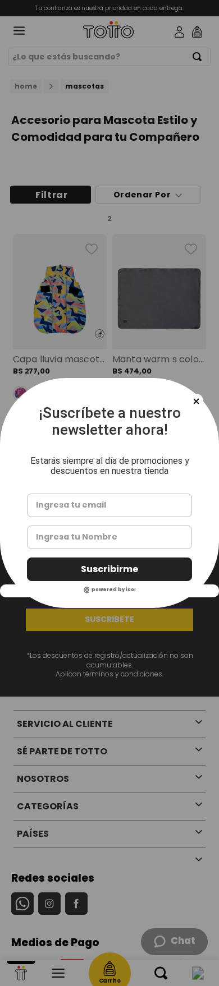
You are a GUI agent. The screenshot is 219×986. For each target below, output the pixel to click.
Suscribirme (109, 569)
